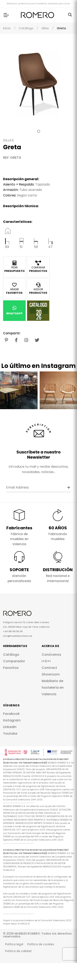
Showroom (51, 674)
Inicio (7, 28)
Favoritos (11, 667)
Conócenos (51, 654)
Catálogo (26, 28)
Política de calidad (18, 951)
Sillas (45, 28)
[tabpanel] (38, 84)
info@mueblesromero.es (17, 636)
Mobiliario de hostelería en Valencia (53, 687)
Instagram (12, 720)
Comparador (14, 661)
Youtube (10, 733)
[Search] (70, 15)
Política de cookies (40, 944)
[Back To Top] (65, 951)
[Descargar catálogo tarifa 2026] (38, 310)
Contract (49, 667)
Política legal (14, 944)
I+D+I (46, 661)
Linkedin (9, 727)
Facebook (11, 713)
